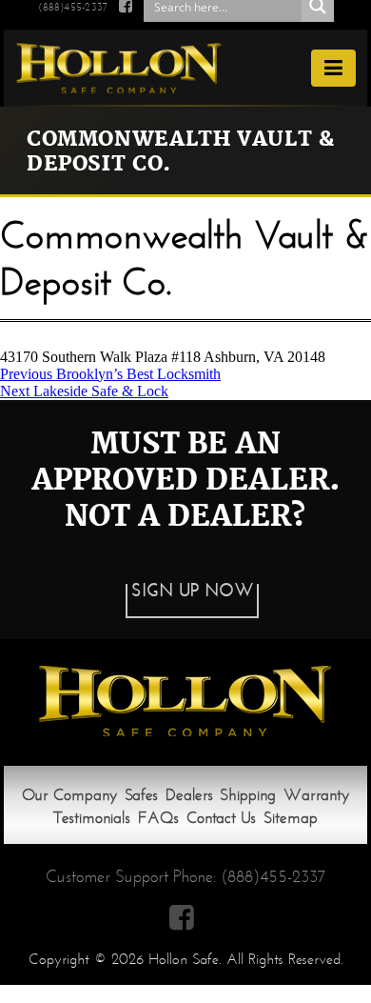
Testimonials (91, 818)
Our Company (69, 795)
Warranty (316, 795)
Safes (141, 795)
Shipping (248, 795)
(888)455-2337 (72, 6)
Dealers (189, 795)
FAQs (158, 818)
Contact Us (221, 818)
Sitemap (291, 818)
